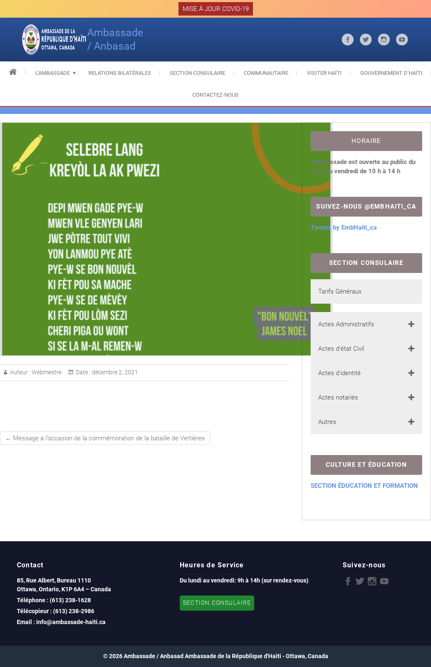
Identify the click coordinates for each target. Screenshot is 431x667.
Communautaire (266, 73)
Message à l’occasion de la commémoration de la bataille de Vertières (105, 438)
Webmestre (45, 372)
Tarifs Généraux (340, 291)
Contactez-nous (215, 95)
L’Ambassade (52, 73)
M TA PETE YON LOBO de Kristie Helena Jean (324, 330)
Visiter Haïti (324, 73)
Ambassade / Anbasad (115, 39)
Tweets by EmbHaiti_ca (344, 227)
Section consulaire (197, 73)
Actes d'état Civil (341, 348)
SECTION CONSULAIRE (217, 602)
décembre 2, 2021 (114, 372)
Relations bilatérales (119, 73)
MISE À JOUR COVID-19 (216, 9)
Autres (327, 422)
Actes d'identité (339, 373)
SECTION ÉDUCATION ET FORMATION (364, 486)
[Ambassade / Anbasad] (54, 39)
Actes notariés (338, 397)
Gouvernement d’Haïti (391, 73)
